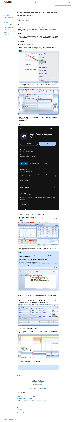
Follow (56, 19)
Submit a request (63, 2)
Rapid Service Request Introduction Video (8, 18)
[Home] (8, 2)
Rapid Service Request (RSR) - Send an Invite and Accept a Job (9, 31)
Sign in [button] (69, 2)
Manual (30, 6)
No (41, 382)
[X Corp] (19, 375)
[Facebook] (17, 375)
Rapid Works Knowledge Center (9, 6)
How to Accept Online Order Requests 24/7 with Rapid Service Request (9, 26)
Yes (35, 382)
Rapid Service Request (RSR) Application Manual (9, 35)
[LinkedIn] (21, 375)
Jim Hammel (23, 18)
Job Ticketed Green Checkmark (8, 14)
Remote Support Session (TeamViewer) (51, 2)
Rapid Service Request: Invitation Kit (9, 22)
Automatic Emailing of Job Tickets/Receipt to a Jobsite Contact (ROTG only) (33, 402)
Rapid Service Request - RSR (22, 6)
